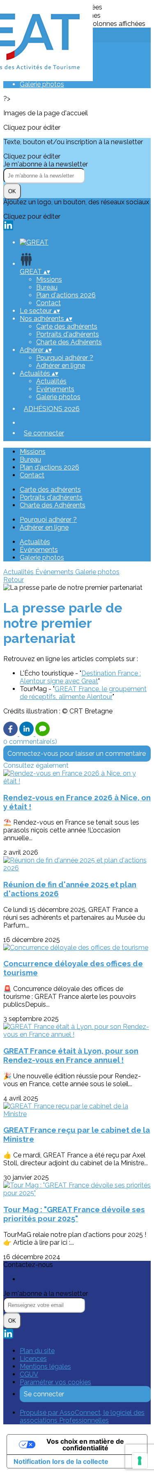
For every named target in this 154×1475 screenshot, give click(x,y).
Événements (55, 389)
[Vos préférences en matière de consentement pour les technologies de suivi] (139, 1460)
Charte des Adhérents (69, 342)
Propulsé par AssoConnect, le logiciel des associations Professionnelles (82, 1416)
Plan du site (37, 1351)
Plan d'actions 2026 (66, 295)
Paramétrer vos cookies (55, 1382)
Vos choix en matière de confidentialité (85, 1444)
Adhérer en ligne (60, 365)
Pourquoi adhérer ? (64, 358)
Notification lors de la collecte (61, 1461)
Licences (33, 1359)
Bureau (46, 287)
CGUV (29, 1374)
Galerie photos (42, 84)
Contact (48, 303)
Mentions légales (45, 1366)
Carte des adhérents (66, 326)
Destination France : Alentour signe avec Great (80, 677)
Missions (49, 279)
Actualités (51, 381)
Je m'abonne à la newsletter (45, 164)
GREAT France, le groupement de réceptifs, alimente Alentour (83, 693)
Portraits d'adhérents (67, 334)
